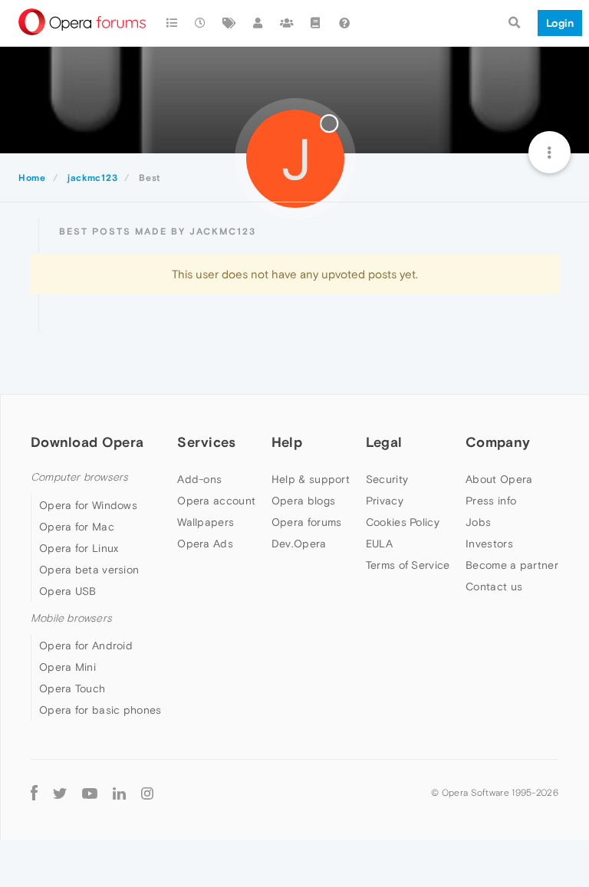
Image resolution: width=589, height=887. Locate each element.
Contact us (494, 586)
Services (206, 442)
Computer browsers (79, 477)
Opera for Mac (76, 527)
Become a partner (512, 565)
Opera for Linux (79, 548)
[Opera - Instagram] (147, 792)
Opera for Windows (88, 505)
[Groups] (286, 23)
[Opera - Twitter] (59, 792)
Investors (489, 543)
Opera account (216, 500)
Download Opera (87, 442)
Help (286, 442)
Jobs (478, 522)
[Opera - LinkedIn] (119, 792)
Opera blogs (303, 500)
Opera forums (306, 522)
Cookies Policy (402, 522)
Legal (384, 442)
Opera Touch (72, 688)
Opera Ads (205, 543)
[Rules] (316, 23)
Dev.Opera (299, 543)
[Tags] (229, 23)
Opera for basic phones (100, 710)
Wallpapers (205, 522)
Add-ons (199, 479)
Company (498, 442)
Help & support (310, 479)
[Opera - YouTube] (89, 792)
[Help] (344, 23)
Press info (491, 500)
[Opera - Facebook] (34, 792)
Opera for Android (86, 645)
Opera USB (68, 591)
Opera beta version (89, 569)
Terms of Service (408, 565)
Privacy (384, 500)
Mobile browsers (71, 618)
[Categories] (171, 23)
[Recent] (201, 23)
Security (387, 479)
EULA (379, 543)
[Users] (258, 23)
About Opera (499, 479)
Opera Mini (67, 667)
